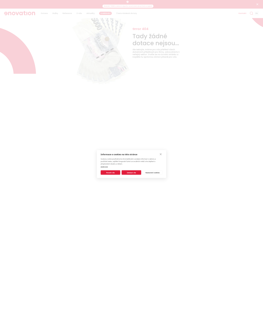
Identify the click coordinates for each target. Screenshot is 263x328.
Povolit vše (110, 172)
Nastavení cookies (152, 172)
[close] (160, 154)
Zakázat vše (131, 172)
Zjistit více (104, 167)
